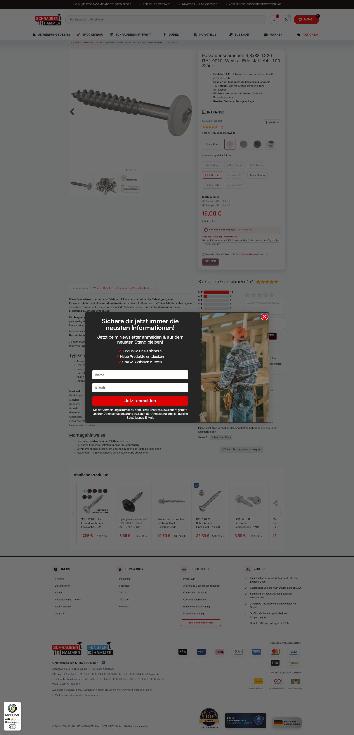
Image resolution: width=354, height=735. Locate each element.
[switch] (12, 726)
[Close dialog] (264, 316)
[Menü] (18, 704)
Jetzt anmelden (140, 401)
